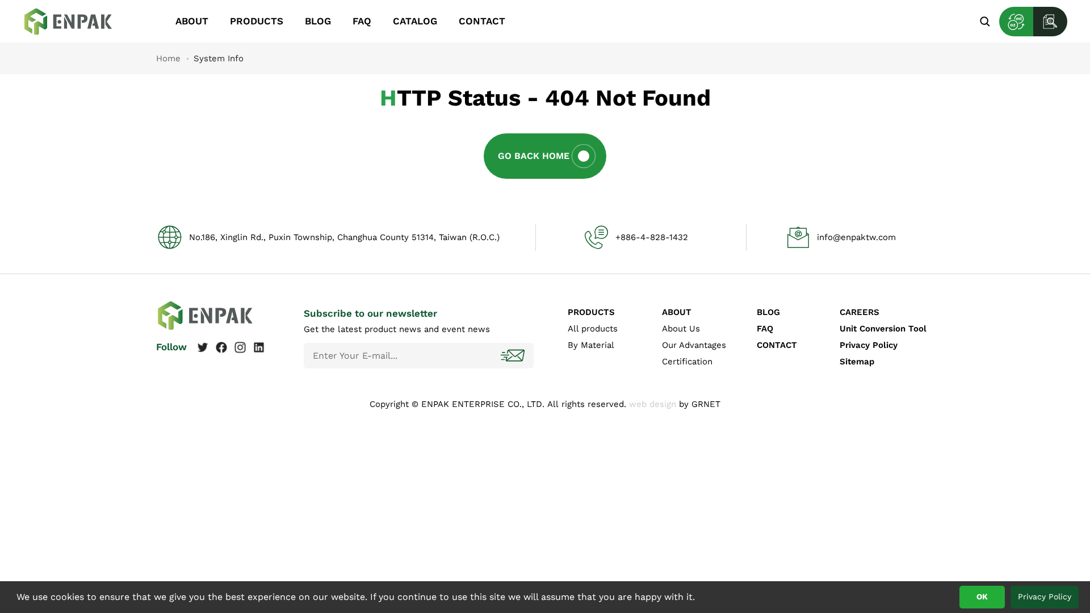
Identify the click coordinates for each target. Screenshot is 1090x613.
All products (593, 329)
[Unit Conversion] (1016, 21)
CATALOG (415, 21)
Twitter (202, 347)
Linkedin (258, 347)
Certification (687, 361)
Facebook (221, 347)
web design (652, 404)
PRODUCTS (256, 21)
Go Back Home (533, 155)
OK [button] (982, 596)
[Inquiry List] (1050, 21)
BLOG (318, 21)
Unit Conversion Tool (883, 329)
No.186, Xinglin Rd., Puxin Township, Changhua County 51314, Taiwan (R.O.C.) (344, 237)
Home (168, 58)
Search (985, 21)
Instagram (240, 347)
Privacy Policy (869, 345)
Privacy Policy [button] (1044, 596)
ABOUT (191, 21)
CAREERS (859, 312)
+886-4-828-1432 (651, 237)
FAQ (362, 21)
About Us (681, 329)
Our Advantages (694, 345)
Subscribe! (514, 355)
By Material (591, 345)
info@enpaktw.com (856, 237)
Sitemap (857, 361)
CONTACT (482, 21)
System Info (77, 21)
